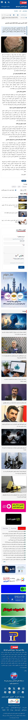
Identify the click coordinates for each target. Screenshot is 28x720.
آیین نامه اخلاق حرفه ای (15, 708)
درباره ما (7, 708)
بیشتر (4, 561)
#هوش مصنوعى (5, 697)
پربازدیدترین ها (13, 528)
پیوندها (11, 710)
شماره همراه (22, 241)
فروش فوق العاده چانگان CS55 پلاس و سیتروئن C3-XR (14, 542)
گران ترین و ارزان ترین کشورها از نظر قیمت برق (16, 531)
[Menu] (1, 2)
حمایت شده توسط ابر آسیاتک (14, 705)
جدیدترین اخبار (21, 528)
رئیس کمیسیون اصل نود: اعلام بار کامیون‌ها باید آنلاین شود (14, 535)
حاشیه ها (16, 11)
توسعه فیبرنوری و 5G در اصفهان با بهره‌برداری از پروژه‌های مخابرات (13, 533)
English (3, 710)
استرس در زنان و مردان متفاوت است (11, 213)
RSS (8, 710)
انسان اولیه (24, 186)
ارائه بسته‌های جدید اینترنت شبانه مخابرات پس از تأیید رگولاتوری (14, 403)
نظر (23, 245)
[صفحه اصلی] (14, 3)
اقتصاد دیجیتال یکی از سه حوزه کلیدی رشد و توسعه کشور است (13, 551)
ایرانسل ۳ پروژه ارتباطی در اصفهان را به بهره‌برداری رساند (15, 557)
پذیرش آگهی (24, 710)
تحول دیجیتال (17, 710)
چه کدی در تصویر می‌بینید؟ (19, 258)
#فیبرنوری (12, 697)
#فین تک (17, 697)
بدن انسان (14, 186)
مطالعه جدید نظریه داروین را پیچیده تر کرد (10, 197)
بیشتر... (25, 671)
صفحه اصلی (25, 11)
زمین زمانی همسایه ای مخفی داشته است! (17, 538)
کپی (3, 17)
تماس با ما (25, 708)
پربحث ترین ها (5, 528)
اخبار (20, 11)
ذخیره (21, 267)
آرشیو (2, 708)
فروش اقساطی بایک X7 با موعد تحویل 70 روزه (16, 540)
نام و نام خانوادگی (21, 236)
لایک (23, 190)
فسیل (19, 186)
